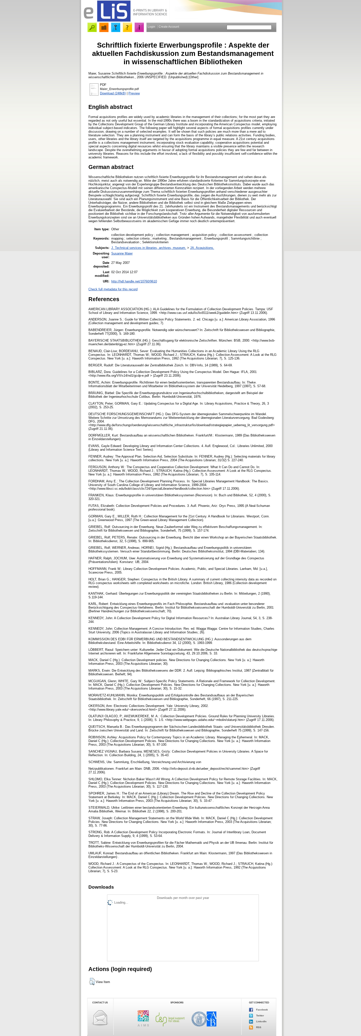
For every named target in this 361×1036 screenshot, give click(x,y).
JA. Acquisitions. (202, 248)
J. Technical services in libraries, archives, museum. (148, 248)
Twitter (259, 1015)
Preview (134, 93)
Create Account (169, 26)
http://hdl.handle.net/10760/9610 (134, 281)
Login (151, 26)
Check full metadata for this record (113, 289)
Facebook (261, 1009)
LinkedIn (260, 1021)
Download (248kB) (113, 93)
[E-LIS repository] (125, 21)
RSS (258, 1027)
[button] (92, 981)
